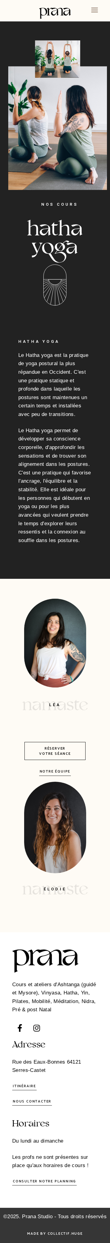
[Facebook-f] (20, 1027)
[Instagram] (36, 1027)
